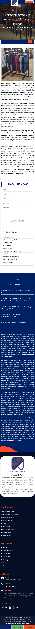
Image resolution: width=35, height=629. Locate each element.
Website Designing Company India (17, 623)
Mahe (10, 357)
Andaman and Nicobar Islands (20, 27)
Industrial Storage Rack (10, 240)
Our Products (7, 554)
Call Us (6, 627)
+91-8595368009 (10, 586)
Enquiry (29, 627)
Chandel (16, 440)
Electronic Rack (7, 248)
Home (6, 27)
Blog (4, 563)
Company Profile (8, 550)
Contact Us (6, 566)
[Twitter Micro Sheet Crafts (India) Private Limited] (6, 608)
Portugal (28, 387)
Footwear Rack (6, 533)
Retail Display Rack (8, 517)
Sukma (7, 389)
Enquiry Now (29, 2)
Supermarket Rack (8, 237)
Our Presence (7, 557)
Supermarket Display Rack (11, 257)
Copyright (7, 617)
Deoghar (10, 440)
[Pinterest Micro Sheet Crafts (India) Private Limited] (10, 608)
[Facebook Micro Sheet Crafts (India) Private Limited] (3, 608)
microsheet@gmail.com (13, 579)
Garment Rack (7, 243)
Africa (6, 357)
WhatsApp (18, 627)
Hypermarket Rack (8, 520)
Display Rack (6, 254)
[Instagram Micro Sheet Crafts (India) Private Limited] (14, 608)
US (21, 440)
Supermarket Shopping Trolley (12, 251)
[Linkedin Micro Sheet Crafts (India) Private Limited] (17, 608)
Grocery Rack (7, 245)
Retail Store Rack (8, 262)
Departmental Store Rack (11, 259)
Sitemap (5, 560)
